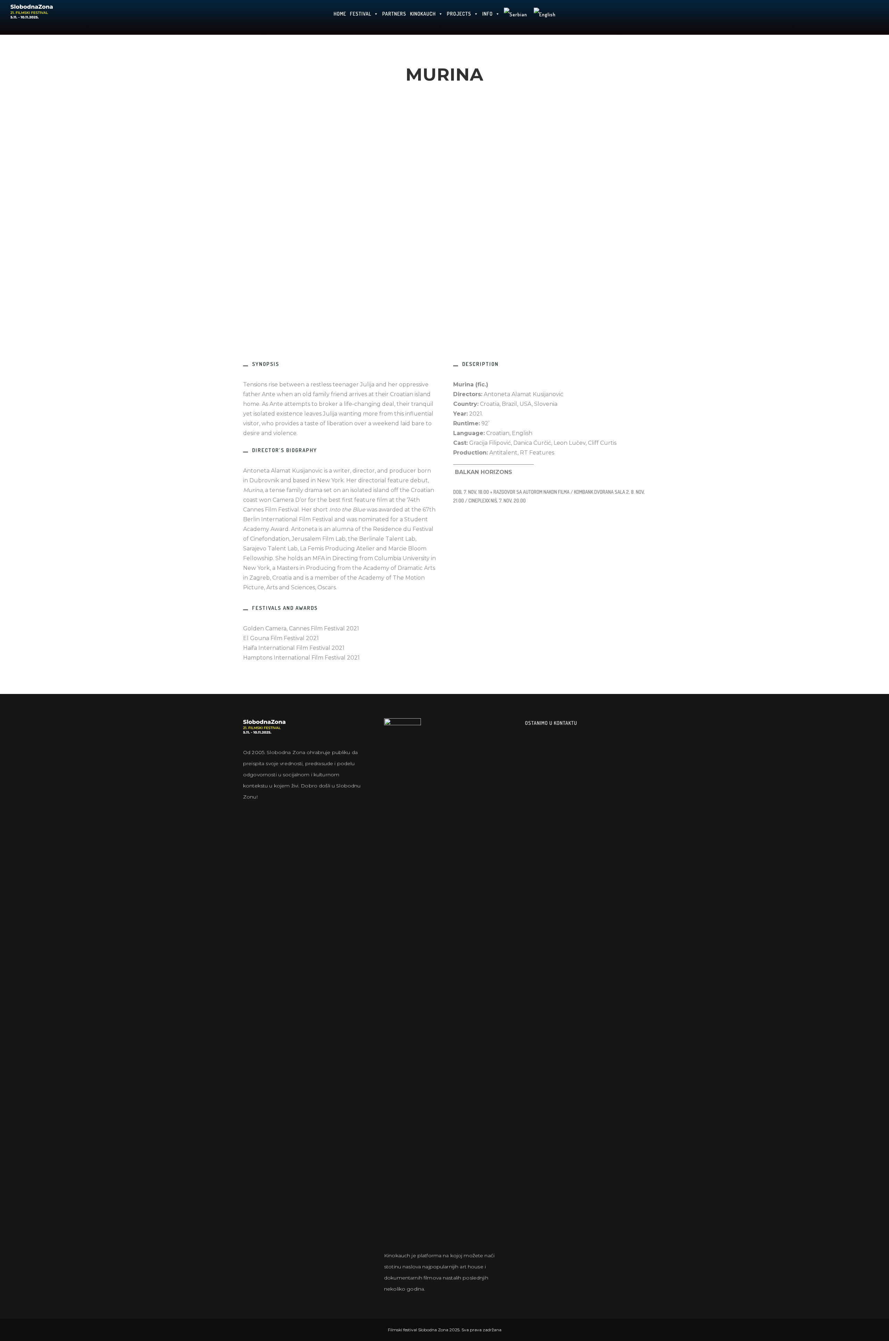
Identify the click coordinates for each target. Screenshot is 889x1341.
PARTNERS (394, 14)
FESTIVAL (360, 14)
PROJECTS (459, 14)
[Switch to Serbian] (515, 17)
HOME (340, 14)
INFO (487, 14)
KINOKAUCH (423, 14)
